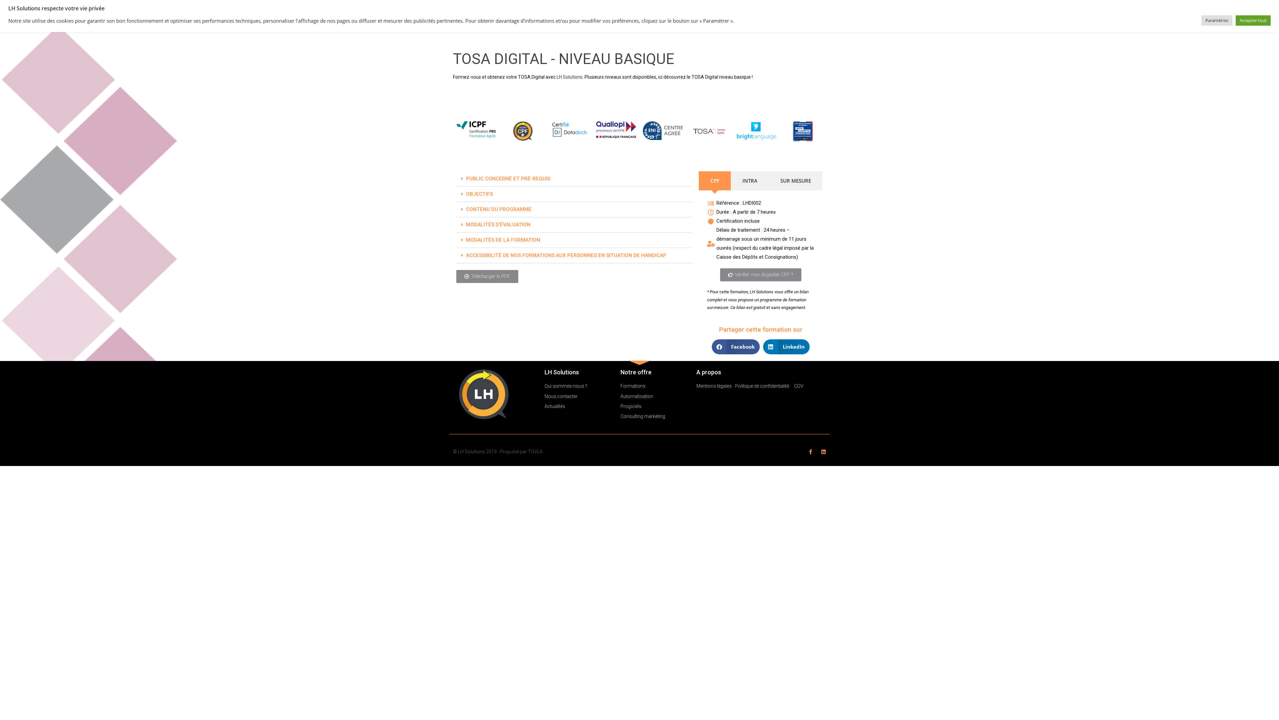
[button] (574, 179)
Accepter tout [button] (1253, 20)
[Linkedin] (823, 451)
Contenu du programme (499, 209)
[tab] (715, 180)
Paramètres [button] (1216, 20)
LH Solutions (570, 77)
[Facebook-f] (810, 451)
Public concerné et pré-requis (508, 179)
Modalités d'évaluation (498, 225)
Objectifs (479, 194)
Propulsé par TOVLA (521, 451)
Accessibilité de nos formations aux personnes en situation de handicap (566, 255)
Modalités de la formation (503, 240)
